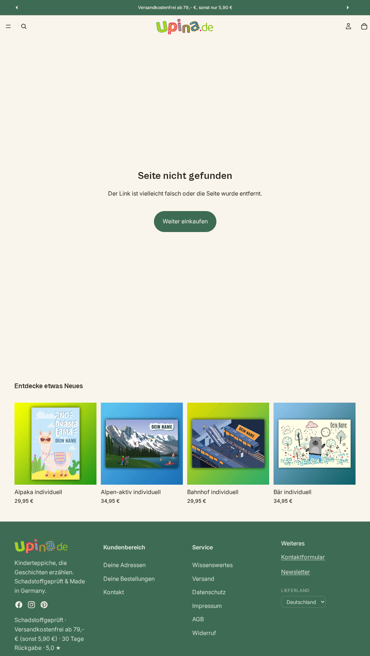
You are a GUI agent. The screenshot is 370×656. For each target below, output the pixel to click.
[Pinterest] (44, 604)
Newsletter (295, 571)
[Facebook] (18, 604)
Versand (203, 578)
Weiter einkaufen (185, 221)
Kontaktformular (303, 556)
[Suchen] (24, 26)
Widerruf (204, 632)
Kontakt (113, 592)
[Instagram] (31, 604)
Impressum (207, 605)
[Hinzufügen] (85, 473)
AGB (198, 619)
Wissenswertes (212, 565)
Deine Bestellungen (129, 578)
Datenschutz (209, 592)
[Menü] (8, 26)
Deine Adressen (124, 565)
